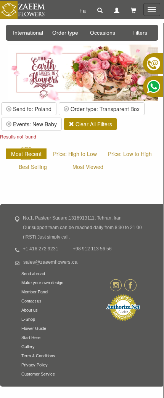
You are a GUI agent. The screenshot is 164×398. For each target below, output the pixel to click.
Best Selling (33, 166)
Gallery (28, 346)
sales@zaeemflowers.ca (50, 262)
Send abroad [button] (33, 273)
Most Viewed (87, 166)
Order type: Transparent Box (104, 109)
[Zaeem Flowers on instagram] (115, 284)
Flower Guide (33, 328)
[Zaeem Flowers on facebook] (130, 284)
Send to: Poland (31, 109)
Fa (82, 11)
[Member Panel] (116, 10)
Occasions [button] (102, 33)
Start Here (30, 337)
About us (29, 310)
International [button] (28, 33)
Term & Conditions (38, 355)
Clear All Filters (93, 124)
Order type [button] (65, 33)
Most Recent (26, 154)
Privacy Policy (34, 365)
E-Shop (28, 319)
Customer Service (38, 374)
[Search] (100, 10)
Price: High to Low (75, 154)
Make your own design (42, 282)
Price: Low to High (130, 154)
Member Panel (34, 292)
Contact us (31, 301)
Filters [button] (139, 33)
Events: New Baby (34, 124)
